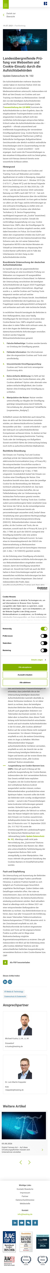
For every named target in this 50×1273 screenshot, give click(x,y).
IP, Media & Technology (13, 992)
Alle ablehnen (25, 682)
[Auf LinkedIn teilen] (5, 982)
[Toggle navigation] (6, 4)
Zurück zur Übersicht (11, 15)
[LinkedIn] (15, 1223)
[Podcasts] (35, 1223)
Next (29, 1162)
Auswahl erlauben (25, 675)
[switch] (44, 636)
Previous (21, 1162)
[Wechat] (28, 1223)
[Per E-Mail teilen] (10, 982)
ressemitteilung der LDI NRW (17, 107)
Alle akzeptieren (25, 667)
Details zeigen (37, 660)
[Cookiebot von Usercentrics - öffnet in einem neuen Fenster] (37, 588)
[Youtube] (21, 1223)
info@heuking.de (25, 1214)
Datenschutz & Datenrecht (15, 996)
